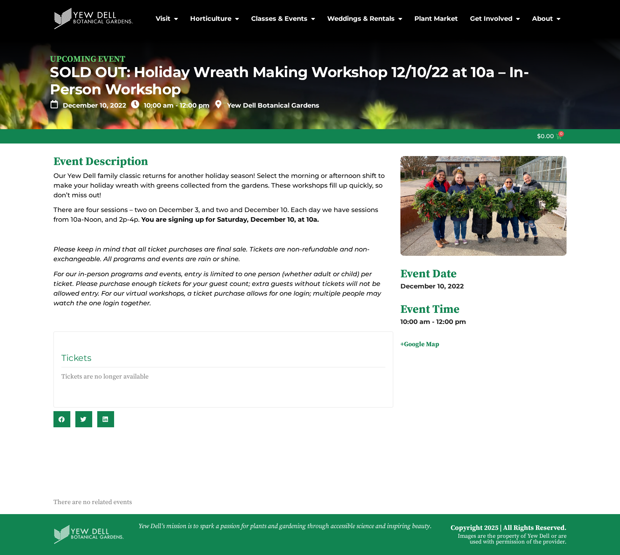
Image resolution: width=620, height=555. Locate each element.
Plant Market (436, 19)
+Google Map (419, 344)
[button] (61, 419)
